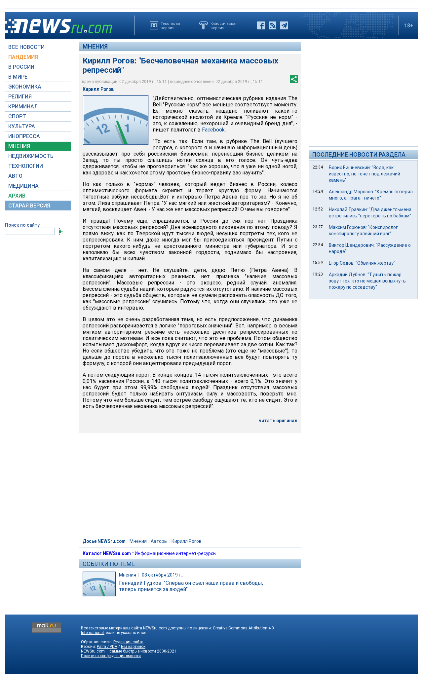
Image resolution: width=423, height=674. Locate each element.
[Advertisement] (363, 100)
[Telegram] (284, 25)
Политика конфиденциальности (111, 656)
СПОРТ (17, 116)
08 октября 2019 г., (162, 575)
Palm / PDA (107, 646)
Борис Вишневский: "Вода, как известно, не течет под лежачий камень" (364, 174)
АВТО (15, 176)
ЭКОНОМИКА (24, 87)
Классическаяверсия (224, 25)
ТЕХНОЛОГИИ (25, 166)
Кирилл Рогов (187, 541)
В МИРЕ (17, 77)
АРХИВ (16, 196)
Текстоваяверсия (170, 25)
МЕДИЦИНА (23, 186)
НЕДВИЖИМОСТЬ (31, 156)
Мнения (95, 46)
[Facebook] (261, 25)
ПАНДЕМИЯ (23, 57)
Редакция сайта (128, 642)
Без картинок (133, 646)
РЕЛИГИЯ (20, 97)
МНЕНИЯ (19, 146)
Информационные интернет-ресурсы (175, 553)
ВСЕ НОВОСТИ (26, 47)
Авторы (159, 541)
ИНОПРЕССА (24, 136)
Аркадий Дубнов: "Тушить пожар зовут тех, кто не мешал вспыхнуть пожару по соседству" (367, 281)
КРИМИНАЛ (23, 106)
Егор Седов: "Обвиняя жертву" (362, 263)
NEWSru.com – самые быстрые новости (118, 651)
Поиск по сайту (22, 225)
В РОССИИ (21, 67)
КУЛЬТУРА (21, 126)
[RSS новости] (272, 25)
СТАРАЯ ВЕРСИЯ (29, 206)
